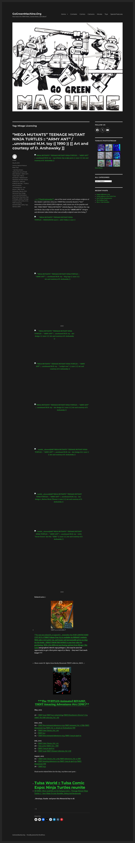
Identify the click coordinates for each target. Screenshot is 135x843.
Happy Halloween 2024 (103, 194)
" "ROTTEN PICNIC (17, 170)
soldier (21, 199)
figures (21, 191)
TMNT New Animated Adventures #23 (51, 725)
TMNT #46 (42, 715)
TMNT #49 (42, 766)
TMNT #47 (41, 733)
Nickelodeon (23, 195)
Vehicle (14, 206)
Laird (36, 648)
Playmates (15, 197)
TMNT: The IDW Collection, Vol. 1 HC (46, 718)
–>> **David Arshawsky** (44, 199)
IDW (25, 191)
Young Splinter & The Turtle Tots (106, 196)
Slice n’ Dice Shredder (103, 202)
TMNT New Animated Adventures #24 (51, 736)
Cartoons (91, 14)
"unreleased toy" (17, 187)
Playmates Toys (23, 197)
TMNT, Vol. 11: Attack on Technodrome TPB (60, 728)
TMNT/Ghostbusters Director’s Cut (75, 715)
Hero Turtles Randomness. (104, 198)
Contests (73, 14)
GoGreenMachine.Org (26, 13)
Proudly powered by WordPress (36, 835)
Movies (99, 14)
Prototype (15, 199)
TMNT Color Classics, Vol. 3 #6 (48, 730)
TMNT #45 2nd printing (54, 715)
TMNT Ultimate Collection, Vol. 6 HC (58, 751)
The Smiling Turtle (102, 200)
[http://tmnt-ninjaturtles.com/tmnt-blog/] (62, 680)
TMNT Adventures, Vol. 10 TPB (70, 759)
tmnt (26, 201)
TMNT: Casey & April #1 (73, 736)
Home (63, 14)
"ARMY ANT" (24, 174)
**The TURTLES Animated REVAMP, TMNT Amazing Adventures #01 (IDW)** (62, 703)
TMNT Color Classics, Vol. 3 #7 (48, 743)
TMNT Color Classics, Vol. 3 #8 (48, 759)
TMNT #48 (42, 751)
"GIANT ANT (15, 176)
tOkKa (14, 160)
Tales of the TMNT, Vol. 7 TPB (48, 746)
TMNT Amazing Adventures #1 (48, 761)
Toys (106, 14)
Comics (82, 14)
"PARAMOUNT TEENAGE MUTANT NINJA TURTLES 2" (20, 179)
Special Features (116, 14)
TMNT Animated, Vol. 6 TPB (74, 725)
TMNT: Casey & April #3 (68, 761)
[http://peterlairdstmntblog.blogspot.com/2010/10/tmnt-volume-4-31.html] (62, 614)
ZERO (19, 206)
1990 (18, 189)
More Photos (99, 168)
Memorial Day (16, 193)
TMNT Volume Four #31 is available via (58, 637)
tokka (23, 204)
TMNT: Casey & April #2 (46, 748)
